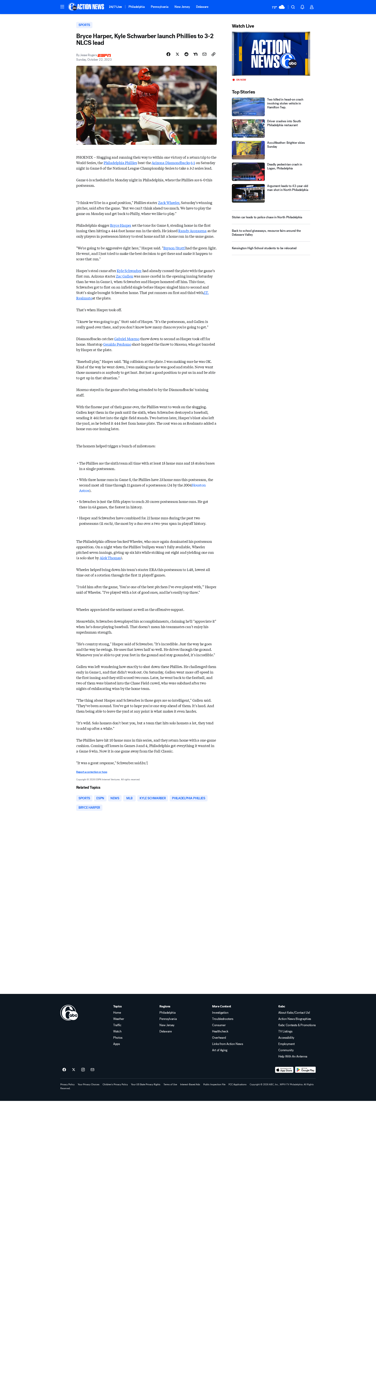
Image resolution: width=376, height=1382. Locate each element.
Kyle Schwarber (129, 270)
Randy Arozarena (192, 230)
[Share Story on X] (177, 54)
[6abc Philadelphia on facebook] (64, 1070)
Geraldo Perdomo (117, 344)
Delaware (202, 7)
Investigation (220, 1012)
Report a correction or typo (91, 772)
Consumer (219, 1025)
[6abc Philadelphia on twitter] (74, 1070)
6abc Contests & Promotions (297, 1025)
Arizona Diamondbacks (171, 162)
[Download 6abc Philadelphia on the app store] (284, 1070)
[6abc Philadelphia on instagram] (83, 1070)
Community (286, 1050)
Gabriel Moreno (126, 338)
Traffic (117, 1025)
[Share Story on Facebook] (168, 54)
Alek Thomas (110, 557)
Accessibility (286, 1037)
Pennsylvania (159, 7)
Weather (118, 1019)
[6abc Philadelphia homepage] (86, 7)
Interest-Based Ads (190, 1084)
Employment (286, 1044)
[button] (62, 7)
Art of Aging (219, 1050)
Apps (116, 1044)
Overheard (219, 1037)
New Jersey (182, 7)
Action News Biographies (294, 1019)
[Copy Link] (213, 54)
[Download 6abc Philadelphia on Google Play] (305, 1070)
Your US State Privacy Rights (145, 1084)
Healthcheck (220, 1031)
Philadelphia (136, 7)
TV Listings (285, 1031)
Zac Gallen (124, 276)
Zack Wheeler (168, 202)
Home (117, 1012)
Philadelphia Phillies (120, 162)
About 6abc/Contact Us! (294, 1012)
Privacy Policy (67, 1084)
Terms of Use (170, 1084)
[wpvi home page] (69, 1013)
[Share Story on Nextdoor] (195, 54)
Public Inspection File (214, 1084)
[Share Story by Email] (204, 54)
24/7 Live (115, 7)
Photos (117, 1037)
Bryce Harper (120, 225)
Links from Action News (227, 1044)
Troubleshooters (222, 1019)
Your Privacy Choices (88, 1084)
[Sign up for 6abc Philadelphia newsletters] (92, 1070)
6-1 (193, 162)
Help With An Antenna (292, 1056)
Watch (117, 1031)
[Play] (271, 54)
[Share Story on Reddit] (186, 54)
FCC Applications (238, 1084)
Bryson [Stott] (174, 247)
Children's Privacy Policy (115, 1084)
